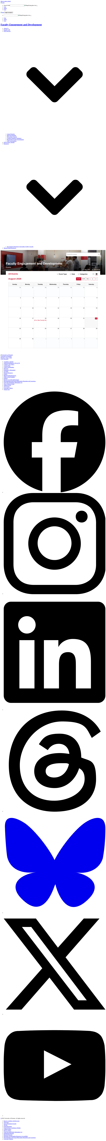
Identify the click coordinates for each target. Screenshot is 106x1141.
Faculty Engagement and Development (21, 24)
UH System (6, 386)
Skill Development (11, 135)
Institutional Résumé (9, 1133)
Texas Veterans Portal (9, 384)
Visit (5, 7)
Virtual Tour (7, 389)
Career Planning (11, 134)
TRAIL (5, 1125)
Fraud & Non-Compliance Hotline (12, 1128)
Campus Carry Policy (9, 364)
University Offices (8, 388)
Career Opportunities (9, 367)
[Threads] (54, 811)
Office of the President (9, 377)
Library (5, 374)
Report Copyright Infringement (11, 379)
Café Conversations (11, 141)
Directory (6, 368)
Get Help (6, 371)
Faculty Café (7, 29)
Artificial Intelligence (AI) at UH (12, 363)
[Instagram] (54, 593)
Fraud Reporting (8, 1126)
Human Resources (8, 373)
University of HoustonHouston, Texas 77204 (6, 357)
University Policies (8, 1139)
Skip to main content (6, 1)
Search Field (7, 5)
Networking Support (12, 136)
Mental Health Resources (10, 248)
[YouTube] (54, 1115)
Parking (6, 378)
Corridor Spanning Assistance (14, 138)
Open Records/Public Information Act (13, 382)
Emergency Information (9, 370)
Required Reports (8, 1135)
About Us (6, 28)
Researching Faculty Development (15, 139)
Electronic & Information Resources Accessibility (16, 1136)
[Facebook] (54, 492)
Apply (5, 8)
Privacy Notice (7, 1130)
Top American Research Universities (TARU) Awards (20, 246)
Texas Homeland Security (10, 1123)
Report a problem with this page (11, 1121)
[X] (54, 1014)
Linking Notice (7, 1129)
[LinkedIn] (54, 709)
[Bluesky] (54, 912)
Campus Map (7, 366)
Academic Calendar (8, 361)
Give (5, 9)
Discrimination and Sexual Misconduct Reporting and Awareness (20, 381)
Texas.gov (6, 1122)
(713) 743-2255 (4, 359)
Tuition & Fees (7, 385)
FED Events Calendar (9, 142)
